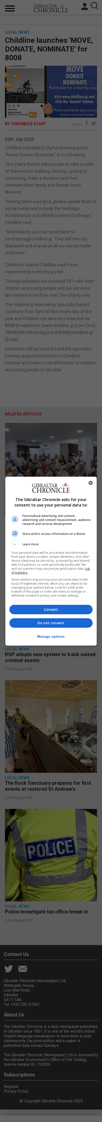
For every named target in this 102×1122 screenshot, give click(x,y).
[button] (51, 544)
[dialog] (51, 561)
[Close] (91, 483)
